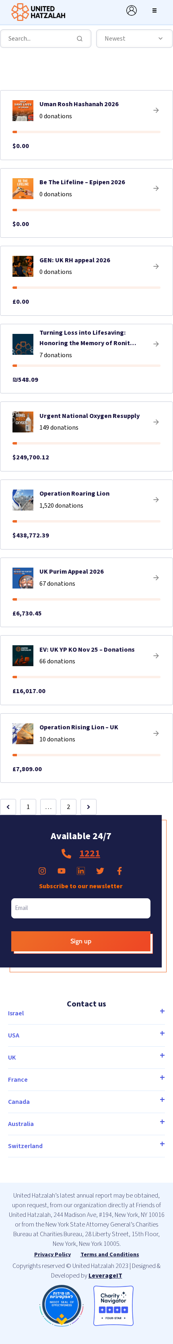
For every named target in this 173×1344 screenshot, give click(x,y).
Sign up (80, 941)
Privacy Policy (52, 1255)
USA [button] (13, 1035)
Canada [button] (19, 1101)
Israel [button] (16, 1013)
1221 (89, 853)
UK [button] (12, 1057)
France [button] (18, 1079)
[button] (154, 10)
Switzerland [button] (25, 1146)
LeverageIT (105, 1275)
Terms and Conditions (109, 1255)
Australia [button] (21, 1124)
